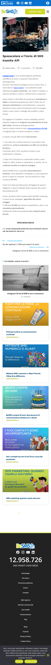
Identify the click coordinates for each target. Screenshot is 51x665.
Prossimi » (32, 525)
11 (4, 517)
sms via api (20, 231)
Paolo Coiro (10, 68)
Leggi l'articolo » (12, 337)
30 (34, 521)
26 (17, 521)
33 (46, 521)
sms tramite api (11, 231)
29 (30, 521)
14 (15, 517)
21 (42, 517)
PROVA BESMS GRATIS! (25, 222)
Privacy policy (31, 661)
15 (19, 517)
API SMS (39, 68)
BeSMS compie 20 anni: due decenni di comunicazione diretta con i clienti (23, 416)
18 (30, 517)
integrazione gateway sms (20, 229)
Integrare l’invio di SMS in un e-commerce (25, 293)
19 (34, 517)
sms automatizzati (35, 229)
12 (8, 517)
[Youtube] (26, 3)
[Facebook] (18, 3)
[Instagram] (22, 3)
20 (38, 517)
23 (5, 521)
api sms (8, 229)
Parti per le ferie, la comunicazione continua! (21, 333)
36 (23, 525)
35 (19, 525)
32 (42, 521)
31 (38, 521)
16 (23, 517)
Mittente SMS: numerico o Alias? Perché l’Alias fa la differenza (23, 374)
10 (46, 513)
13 (12, 517)
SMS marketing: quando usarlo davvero (23, 498)
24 (9, 521)
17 (26, 517)
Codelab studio (8, 76)
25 (13, 521)
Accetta (19, 661)
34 (15, 525)
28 (25, 521)
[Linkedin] (30, 3)
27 (21, 521)
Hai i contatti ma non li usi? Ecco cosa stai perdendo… (24, 458)
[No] (48, 655)
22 (46, 517)
